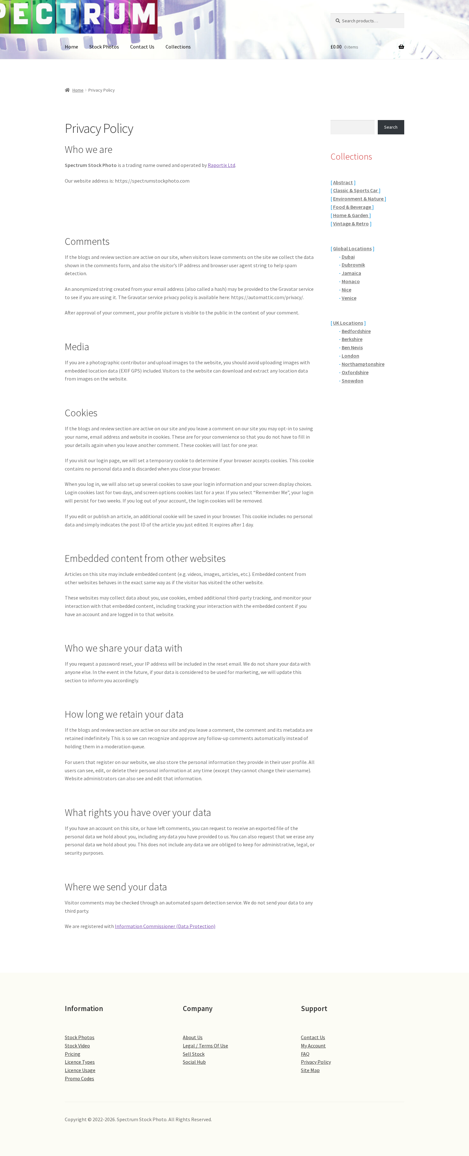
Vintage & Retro (351, 223)
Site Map (310, 1070)
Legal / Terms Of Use (205, 1045)
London (350, 355)
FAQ (305, 1054)
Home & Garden (351, 215)
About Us (193, 1037)
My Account (313, 1045)
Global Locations (352, 248)
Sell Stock (194, 1054)
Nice (346, 289)
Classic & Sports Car (356, 190)
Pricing (72, 1054)
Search (391, 127)
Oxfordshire (355, 372)
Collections (178, 46)
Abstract (343, 182)
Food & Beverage (352, 207)
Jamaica (351, 273)
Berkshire (352, 339)
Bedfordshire (356, 331)
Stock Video (77, 1045)
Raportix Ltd (221, 165)
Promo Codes (79, 1078)
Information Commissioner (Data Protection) (165, 926)
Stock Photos (104, 46)
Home (71, 46)
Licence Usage (80, 1070)
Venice (349, 298)
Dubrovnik (353, 264)
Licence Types (80, 1062)
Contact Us (142, 46)
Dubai (348, 256)
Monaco (351, 281)
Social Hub (194, 1062)
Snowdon (352, 380)
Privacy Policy (316, 1062)
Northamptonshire (363, 364)
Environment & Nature (358, 198)
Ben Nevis (352, 347)
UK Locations (348, 323)
